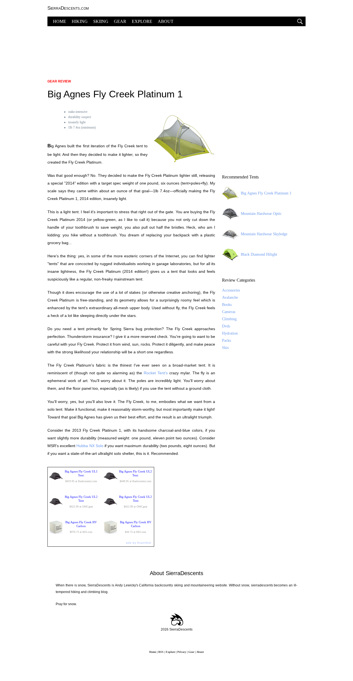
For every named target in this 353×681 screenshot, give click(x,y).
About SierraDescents (176, 573)
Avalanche (230, 297)
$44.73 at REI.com (135, 526)
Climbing (229, 319)
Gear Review (59, 81)
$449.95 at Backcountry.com (135, 476)
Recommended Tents (240, 177)
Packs (226, 340)
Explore (170, 651)
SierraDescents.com (68, 8)
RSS (161, 651)
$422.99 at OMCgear (81, 501)
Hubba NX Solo (89, 446)
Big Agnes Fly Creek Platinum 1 (266, 193)
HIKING (80, 21)
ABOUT (165, 21)
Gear (191, 651)
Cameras (228, 312)
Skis (225, 348)
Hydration (230, 333)
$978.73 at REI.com (81, 526)
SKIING (100, 21)
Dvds (226, 326)
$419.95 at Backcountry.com (81, 476)
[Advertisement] (176, 49)
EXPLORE (142, 21)
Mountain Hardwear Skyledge (264, 234)
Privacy (181, 651)
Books (227, 305)
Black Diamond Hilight (259, 254)
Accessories (231, 290)
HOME (59, 21)
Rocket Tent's (156, 373)
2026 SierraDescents (176, 629)
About (200, 651)
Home (152, 651)
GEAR (120, 21)
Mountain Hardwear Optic (261, 214)
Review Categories (238, 280)
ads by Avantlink (138, 542)
